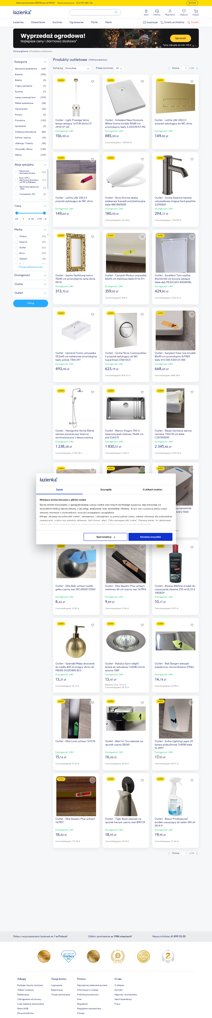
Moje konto (170, 15)
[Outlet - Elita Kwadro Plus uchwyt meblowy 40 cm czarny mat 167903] (126, 563)
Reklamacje (23, 994)
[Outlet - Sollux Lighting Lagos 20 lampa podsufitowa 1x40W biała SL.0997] (175, 719)
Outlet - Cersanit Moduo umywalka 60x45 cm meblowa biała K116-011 (126, 277)
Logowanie (56, 985)
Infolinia (156, 15)
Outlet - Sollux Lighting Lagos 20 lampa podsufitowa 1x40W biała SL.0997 (174, 745)
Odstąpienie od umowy (29, 999)
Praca (117, 1004)
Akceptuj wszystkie (150, 537)
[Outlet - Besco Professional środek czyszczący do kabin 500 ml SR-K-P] (175, 796)
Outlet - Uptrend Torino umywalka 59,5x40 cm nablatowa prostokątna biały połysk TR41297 (76, 356)
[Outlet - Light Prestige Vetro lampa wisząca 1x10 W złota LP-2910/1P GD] (76, 97)
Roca (22, 253)
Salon (146, 15)
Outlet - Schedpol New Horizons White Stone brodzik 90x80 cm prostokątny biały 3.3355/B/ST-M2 (125, 124)
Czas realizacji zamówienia (30, 1004)
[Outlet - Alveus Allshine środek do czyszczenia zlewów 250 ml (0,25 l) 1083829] (175, 563)
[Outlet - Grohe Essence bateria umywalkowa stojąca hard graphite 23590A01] (175, 175)
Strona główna (20, 51)
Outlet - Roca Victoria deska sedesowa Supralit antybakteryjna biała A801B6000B (125, 201)
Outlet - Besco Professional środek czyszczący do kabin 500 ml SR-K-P (175, 822)
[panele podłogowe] (106, 38)
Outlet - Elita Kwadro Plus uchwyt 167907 (75, 821)
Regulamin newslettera (89, 1008)
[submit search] (114, 12)
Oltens (23, 237)
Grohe (22, 248)
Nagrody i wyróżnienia (126, 994)
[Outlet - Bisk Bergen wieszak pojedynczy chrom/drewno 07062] (175, 641)
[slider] (16, 213)
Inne (79, 999)
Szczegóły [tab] (106, 489)
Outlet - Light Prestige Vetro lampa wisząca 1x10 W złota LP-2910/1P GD (73, 124)
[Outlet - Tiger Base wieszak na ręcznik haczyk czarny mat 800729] (126, 796)
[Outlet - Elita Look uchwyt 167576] (76, 719)
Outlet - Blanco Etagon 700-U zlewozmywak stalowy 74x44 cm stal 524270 (124, 434)
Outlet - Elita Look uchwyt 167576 (75, 741)
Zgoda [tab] (59, 489)
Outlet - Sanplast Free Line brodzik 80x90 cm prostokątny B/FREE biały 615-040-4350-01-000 (175, 356)
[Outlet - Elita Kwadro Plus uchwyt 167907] (76, 796)
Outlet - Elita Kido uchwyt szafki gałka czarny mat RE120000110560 (75, 588)
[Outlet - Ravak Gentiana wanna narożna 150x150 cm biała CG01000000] (175, 408)
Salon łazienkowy (123, 999)
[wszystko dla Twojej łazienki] (29, 10)
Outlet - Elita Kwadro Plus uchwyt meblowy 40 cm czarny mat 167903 (125, 588)
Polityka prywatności (88, 994)
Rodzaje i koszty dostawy (30, 985)
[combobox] (77, 68)
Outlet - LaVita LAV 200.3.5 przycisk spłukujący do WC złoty (173, 122)
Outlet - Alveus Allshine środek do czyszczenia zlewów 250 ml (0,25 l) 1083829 (175, 589)
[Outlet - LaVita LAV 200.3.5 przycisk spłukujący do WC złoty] (175, 97)
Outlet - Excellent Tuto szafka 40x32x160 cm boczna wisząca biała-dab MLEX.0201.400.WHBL (173, 279)
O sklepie (119, 985)
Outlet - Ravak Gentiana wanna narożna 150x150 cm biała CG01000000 (173, 434)
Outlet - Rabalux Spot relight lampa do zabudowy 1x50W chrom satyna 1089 (125, 667)
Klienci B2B (22, 1008)
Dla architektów (25, 1013)
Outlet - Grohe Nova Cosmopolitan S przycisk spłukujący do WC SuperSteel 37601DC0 (125, 356)
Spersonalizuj (103, 537)
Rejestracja (57, 990)
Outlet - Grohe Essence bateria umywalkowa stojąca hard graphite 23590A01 (175, 201)
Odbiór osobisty (25, 990)
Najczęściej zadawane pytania (92, 985)
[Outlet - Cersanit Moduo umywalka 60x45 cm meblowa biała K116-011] (126, 253)
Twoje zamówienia (60, 994)
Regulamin (82, 1004)
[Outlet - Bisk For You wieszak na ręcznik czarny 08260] (126, 719)
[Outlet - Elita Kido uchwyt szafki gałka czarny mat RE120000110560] (76, 563)
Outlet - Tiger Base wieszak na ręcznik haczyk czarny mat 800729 (125, 821)
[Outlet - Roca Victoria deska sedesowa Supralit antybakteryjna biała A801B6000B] (126, 175)
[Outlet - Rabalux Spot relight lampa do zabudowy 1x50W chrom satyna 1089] (126, 641)
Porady (80, 1013)
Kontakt (119, 990)
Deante (23, 242)
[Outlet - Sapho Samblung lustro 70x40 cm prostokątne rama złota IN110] (76, 253)
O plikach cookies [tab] (152, 489)
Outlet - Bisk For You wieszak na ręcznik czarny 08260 (124, 743)
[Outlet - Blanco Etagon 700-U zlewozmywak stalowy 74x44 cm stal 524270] (126, 408)
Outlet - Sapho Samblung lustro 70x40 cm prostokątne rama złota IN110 (75, 279)
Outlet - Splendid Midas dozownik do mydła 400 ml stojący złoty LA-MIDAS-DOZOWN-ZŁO (75, 667)
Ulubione (184, 15)
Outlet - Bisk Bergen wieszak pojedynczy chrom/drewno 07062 (174, 665)
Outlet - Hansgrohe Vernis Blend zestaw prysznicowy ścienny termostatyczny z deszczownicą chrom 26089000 (74, 434)
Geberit (23, 259)
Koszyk (196, 15)
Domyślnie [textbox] (70, 68)
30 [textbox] (117, 68)
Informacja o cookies (87, 990)
